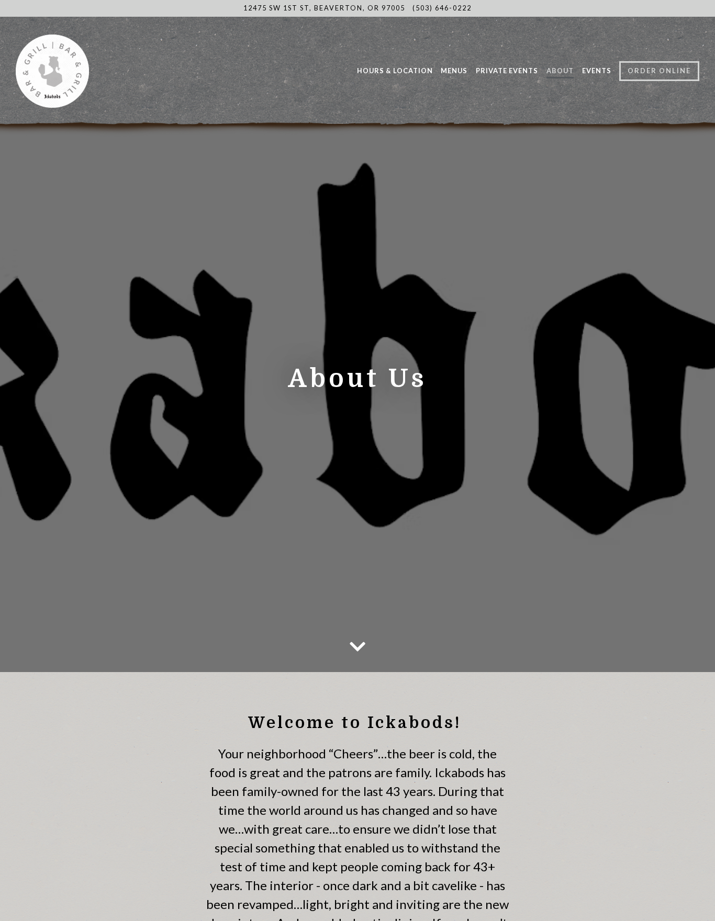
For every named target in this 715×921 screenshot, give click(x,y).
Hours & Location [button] (395, 70)
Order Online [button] (659, 70)
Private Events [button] (507, 70)
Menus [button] (454, 70)
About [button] (560, 70)
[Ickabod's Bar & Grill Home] (81, 70)
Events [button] (596, 70)
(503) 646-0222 (442, 8)
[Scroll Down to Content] (357, 648)
